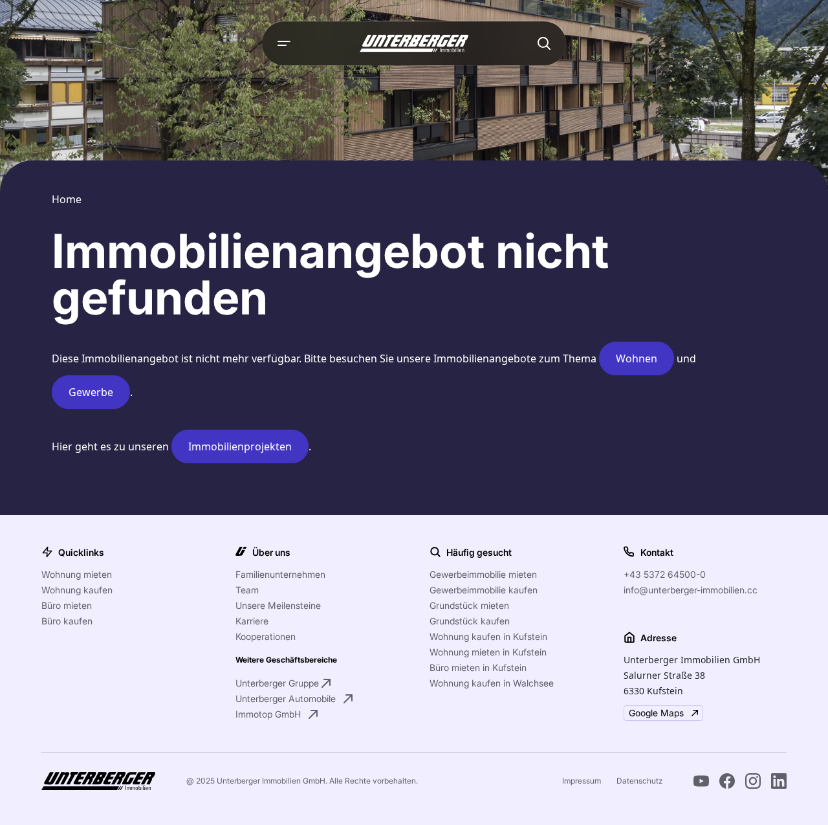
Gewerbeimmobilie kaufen (484, 589)
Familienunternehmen (280, 574)
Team (247, 589)
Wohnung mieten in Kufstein (488, 651)
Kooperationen (265, 636)
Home (67, 199)
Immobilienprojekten (240, 446)
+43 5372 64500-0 (665, 574)
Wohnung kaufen (77, 589)
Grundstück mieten (469, 605)
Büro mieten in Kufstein (478, 667)
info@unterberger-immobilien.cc (690, 589)
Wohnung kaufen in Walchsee (492, 682)
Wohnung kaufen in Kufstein (488, 636)
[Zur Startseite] (414, 43)
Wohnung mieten (76, 574)
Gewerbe (91, 392)
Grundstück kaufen (470, 620)
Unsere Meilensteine (278, 605)
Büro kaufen (67, 620)
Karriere (251, 620)
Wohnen (636, 358)
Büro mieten (66, 605)
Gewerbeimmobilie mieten (483, 574)
